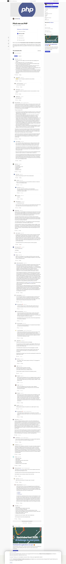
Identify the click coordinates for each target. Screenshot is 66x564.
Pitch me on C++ (48, 31)
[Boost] (8, 46)
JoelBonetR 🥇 (18, 77)
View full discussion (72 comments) (27, 521)
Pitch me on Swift (49, 28)
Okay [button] (11, 562)
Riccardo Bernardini (20, 311)
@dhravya (18, 264)
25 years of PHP (30, 282)
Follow (52, 6)
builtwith (18, 493)
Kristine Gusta (18, 89)
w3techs (20, 469)
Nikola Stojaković (18, 201)
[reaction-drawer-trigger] (8, 38)
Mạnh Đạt (16, 164)
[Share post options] (8, 49)
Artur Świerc (17, 505)
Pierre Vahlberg (18, 141)
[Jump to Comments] (8, 41)
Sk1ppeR (18, 393)
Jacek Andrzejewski (20, 330)
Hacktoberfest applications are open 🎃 (24, 544)
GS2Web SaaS (18, 96)
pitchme (19, 25)
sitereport (19, 492)
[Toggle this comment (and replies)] (13, 60)
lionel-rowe (17, 174)
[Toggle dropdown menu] (40, 58)
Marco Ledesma (18, 233)
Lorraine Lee (17, 444)
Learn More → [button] (16, 550)
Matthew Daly (17, 210)
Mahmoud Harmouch (19, 484)
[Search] (10, 1)
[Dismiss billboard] (59, 552)
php (17, 25)
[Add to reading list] (8, 44)
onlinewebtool (19, 494)
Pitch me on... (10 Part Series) (22, 29)
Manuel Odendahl (17, 102)
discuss (14, 25)
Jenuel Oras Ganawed (19, 83)
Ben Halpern (16, 18)
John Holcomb (17, 437)
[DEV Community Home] (8, 1)
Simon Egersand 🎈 (18, 247)
